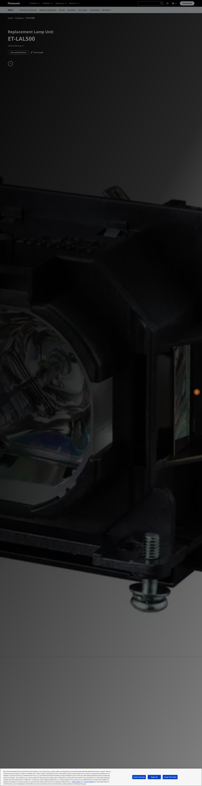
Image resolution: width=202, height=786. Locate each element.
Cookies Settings (139, 777)
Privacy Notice (89, 782)
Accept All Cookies (170, 777)
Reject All (154, 777)
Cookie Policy (76, 782)
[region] (101, 777)
